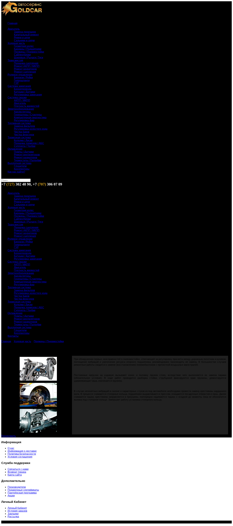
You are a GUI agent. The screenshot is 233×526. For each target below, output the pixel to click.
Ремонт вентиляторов (27, 154)
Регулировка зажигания (28, 94)
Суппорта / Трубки (24, 146)
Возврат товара (17, 472)
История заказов (17, 510)
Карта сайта (15, 474)
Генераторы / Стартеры (28, 114)
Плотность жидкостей (26, 106)
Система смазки (17, 97)
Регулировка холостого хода (30, 129)
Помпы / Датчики (24, 151)
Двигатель (14, 29)
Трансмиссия (15, 60)
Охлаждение (15, 149)
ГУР (16, 83)
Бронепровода (22, 89)
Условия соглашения (20, 456)
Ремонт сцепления (25, 71)
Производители (17, 487)
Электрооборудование (21, 109)
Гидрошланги (22, 80)
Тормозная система (19, 137)
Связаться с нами (18, 469)
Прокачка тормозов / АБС (29, 143)
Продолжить (8, 436)
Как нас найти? (16, 171)
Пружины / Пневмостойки (29, 51)
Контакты (13, 336)
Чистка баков (21, 131)
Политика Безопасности (22, 454)
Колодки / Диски (23, 140)
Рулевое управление (20, 74)
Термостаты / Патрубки (27, 160)
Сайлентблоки (22, 54)
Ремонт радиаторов (25, 157)
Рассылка (13, 516)
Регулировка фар (24, 120)
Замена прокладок (25, 31)
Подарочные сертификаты (23, 490)
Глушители (20, 166)
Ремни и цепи (22, 37)
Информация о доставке (22, 451)
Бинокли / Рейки (23, 77)
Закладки (13, 513)
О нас (11, 448)
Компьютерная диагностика (30, 117)
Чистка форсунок (24, 134)
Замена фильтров (24, 126)
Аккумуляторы (22, 111)
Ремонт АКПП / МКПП (26, 66)
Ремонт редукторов (25, 69)
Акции (11, 495)
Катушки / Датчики (24, 91)
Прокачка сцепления (26, 63)
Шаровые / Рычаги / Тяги (28, 57)
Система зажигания (19, 86)
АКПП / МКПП (22, 100)
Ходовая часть (16, 43)
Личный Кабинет (17, 508)
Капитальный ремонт (26, 34)
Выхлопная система (19, 163)
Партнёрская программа (22, 492)
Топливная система (19, 123)
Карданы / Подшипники (27, 49)
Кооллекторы (21, 169)
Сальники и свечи (24, 40)
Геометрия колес (24, 46)
